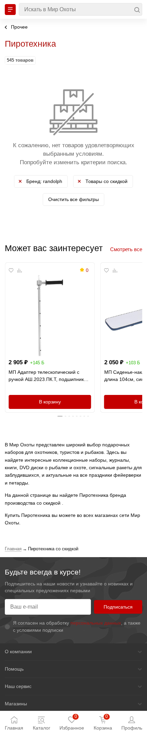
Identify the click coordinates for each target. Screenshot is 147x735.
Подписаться (118, 607)
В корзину (50, 401)
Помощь (14, 669)
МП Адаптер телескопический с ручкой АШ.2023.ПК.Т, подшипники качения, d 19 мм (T (47, 376)
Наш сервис (18, 686)
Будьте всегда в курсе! (43, 572)
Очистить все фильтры (73, 199)
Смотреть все (126, 249)
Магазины (16, 703)
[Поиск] (80, 9)
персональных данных (95, 623)
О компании (18, 651)
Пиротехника (30, 43)
